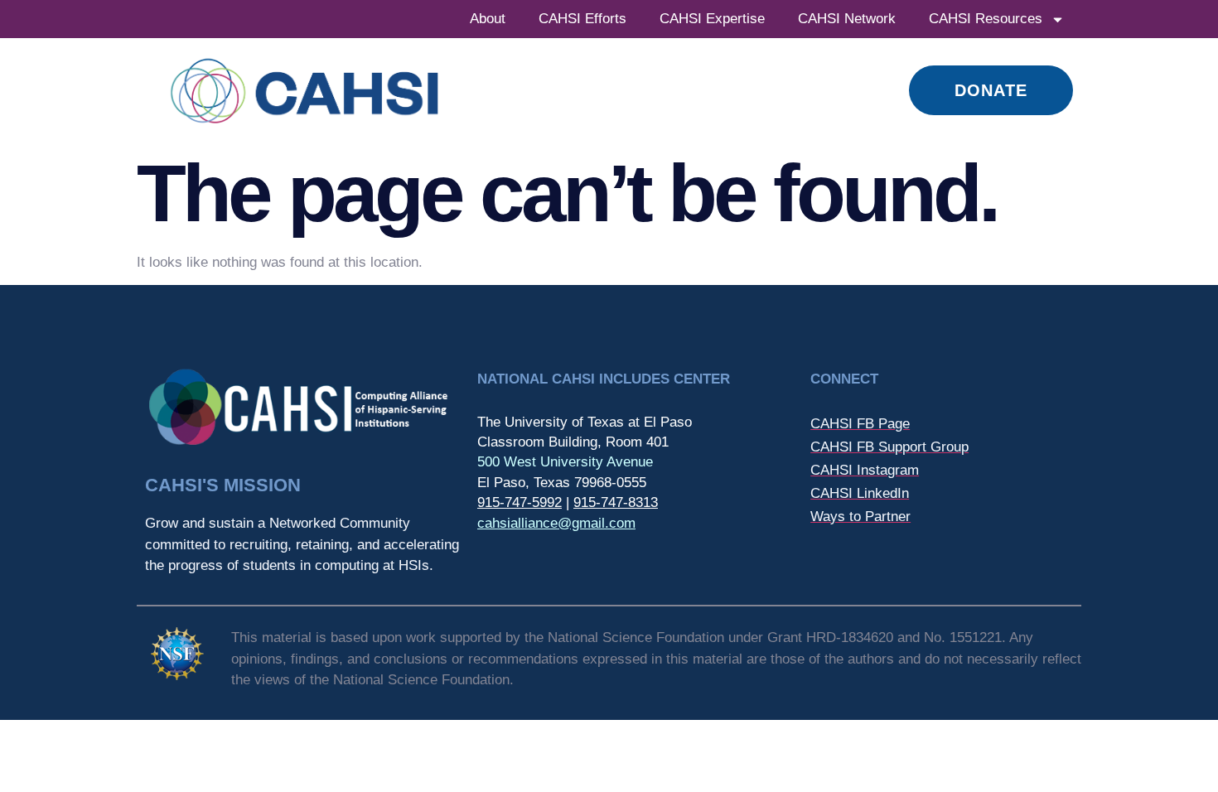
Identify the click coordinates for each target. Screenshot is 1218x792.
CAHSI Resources (985, 19)
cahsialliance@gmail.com (556, 523)
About (487, 19)
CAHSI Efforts (582, 19)
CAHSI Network (847, 19)
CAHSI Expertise (712, 19)
